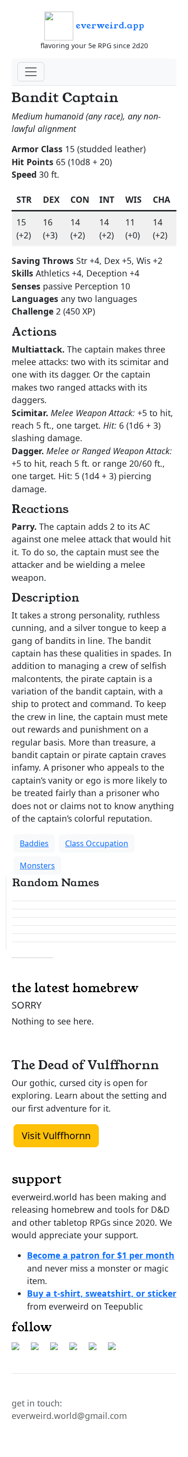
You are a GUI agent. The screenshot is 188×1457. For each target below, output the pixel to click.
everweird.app (108, 25)
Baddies (34, 843)
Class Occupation (96, 843)
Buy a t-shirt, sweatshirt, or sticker (101, 1293)
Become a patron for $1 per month (101, 1255)
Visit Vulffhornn (56, 1135)
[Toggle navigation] (30, 71)
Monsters (37, 865)
